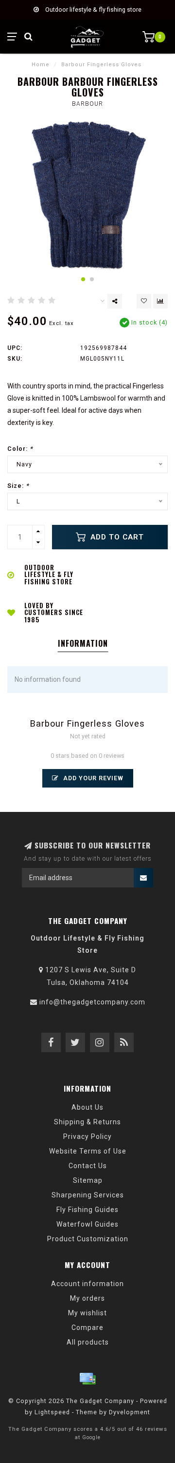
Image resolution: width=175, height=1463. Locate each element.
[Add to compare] (160, 301)
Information (83, 643)
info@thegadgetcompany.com (92, 1002)
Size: (18, 485)
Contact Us (88, 1166)
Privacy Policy (87, 1136)
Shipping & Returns (87, 1122)
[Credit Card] (87, 1378)
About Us (87, 1107)
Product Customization (87, 1239)
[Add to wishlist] (144, 301)
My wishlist (87, 1313)
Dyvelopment (129, 1412)
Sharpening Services (88, 1195)
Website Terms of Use (87, 1151)
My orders (87, 1298)
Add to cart (116, 537)
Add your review (92, 778)
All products (88, 1342)
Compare (87, 1327)
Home (41, 64)
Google (91, 1437)
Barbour (87, 103)
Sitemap (88, 1180)
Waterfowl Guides (87, 1224)
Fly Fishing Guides (87, 1209)
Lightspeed (52, 1412)
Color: (20, 448)
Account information (87, 1284)
